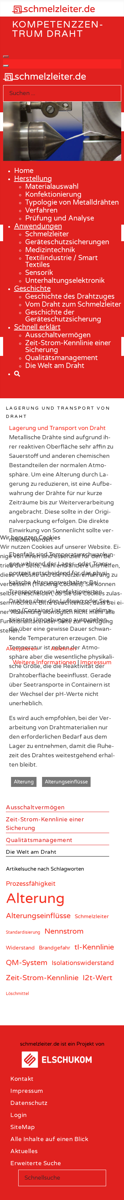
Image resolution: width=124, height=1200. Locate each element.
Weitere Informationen (44, 662)
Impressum (96, 662)
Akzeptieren (22, 648)
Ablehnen (63, 648)
